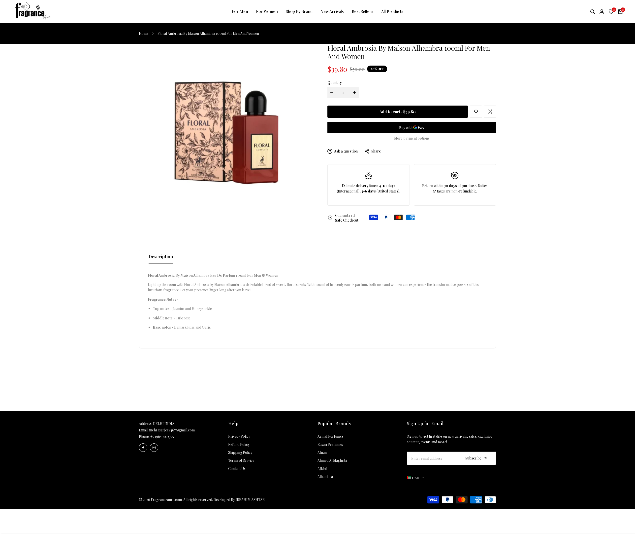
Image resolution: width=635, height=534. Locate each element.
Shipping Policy (240, 452)
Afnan (322, 452)
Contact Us (237, 468)
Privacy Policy (239, 436)
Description (161, 257)
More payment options (411, 138)
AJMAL (323, 468)
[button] (476, 112)
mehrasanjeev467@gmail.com (172, 430)
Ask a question (346, 151)
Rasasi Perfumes (330, 444)
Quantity (334, 82)
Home (143, 33)
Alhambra (325, 476)
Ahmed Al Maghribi (332, 460)
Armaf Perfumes (330, 436)
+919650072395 (162, 436)
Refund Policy (239, 444)
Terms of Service (241, 460)
